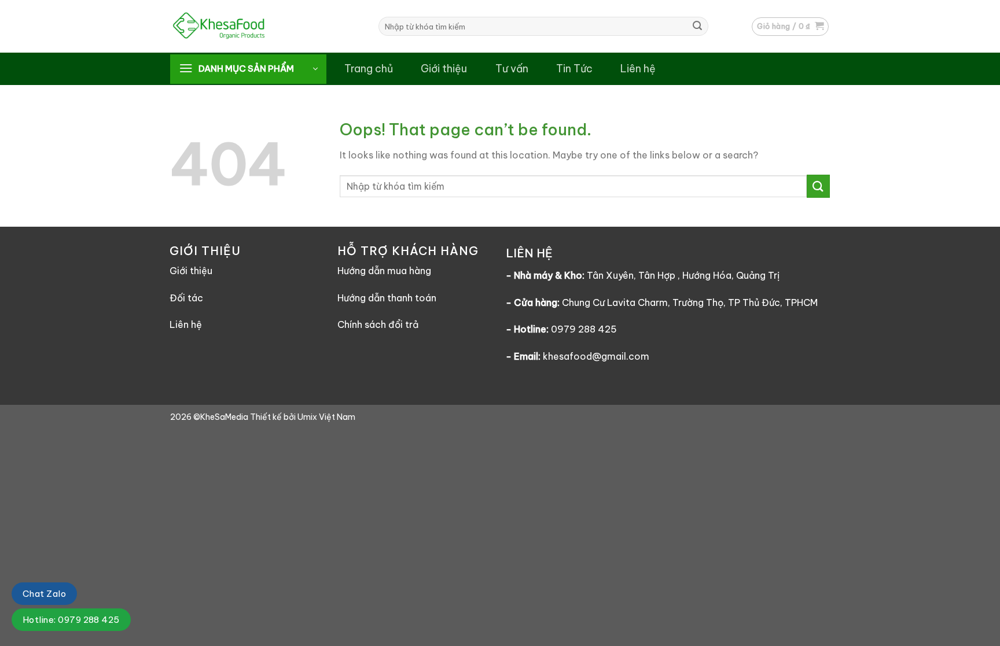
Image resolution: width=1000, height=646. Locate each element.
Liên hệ (638, 68)
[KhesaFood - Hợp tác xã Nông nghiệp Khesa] (245, 26)
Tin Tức (574, 68)
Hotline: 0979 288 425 (71, 619)
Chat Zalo (44, 593)
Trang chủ (368, 68)
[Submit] (697, 26)
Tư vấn (511, 68)
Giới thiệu (444, 68)
